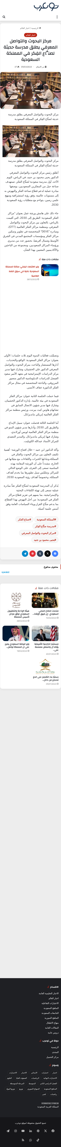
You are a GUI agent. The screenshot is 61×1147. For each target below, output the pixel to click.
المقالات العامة (52, 1027)
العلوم (9, 1078)
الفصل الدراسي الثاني (48, 1083)
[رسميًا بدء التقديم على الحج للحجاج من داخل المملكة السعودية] (45, 666)
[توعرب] (46, 6)
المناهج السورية (52, 1018)
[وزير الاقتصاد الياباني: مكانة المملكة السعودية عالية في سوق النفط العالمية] (49, 270)
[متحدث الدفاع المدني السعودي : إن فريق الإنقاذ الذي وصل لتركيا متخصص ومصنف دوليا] (45, 600)
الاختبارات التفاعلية (50, 1003)
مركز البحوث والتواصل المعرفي (38, 533)
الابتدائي (34, 1072)
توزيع (21, 1089)
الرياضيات (35, 1078)
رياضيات (53, 1094)
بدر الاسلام (40, 67)
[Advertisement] (30, 321)
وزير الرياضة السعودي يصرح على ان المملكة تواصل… (17, 645)
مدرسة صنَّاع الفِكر (44, 526)
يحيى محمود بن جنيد (44, 539)
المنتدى (55, 1052)
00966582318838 (50, 1103)
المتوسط (32, 1083)
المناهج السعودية (51, 1008)
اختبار (55, 1072)
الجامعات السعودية (50, 1013)
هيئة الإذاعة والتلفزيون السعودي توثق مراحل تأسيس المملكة (18, 614)
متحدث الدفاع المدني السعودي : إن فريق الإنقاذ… (45, 612)
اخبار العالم (25, 28)
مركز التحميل (52, 1057)
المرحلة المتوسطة (17, 1083)
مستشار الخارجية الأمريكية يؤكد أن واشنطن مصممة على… (46, 647)
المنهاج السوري (33, 1089)
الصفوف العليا (21, 1078)
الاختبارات (13, 1072)
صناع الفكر (23, 519)
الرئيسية (35, 28)
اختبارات (45, 1072)
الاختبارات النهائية (50, 1078)
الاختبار (24, 1072)
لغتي (44, 1094)
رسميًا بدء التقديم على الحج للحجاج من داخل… (45, 678)
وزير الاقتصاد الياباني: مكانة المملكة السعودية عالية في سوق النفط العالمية (22, 271)
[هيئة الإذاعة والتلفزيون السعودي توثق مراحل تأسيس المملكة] (16, 600)
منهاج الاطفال (52, 1023)
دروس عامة (53, 1032)
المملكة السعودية (45, 519)
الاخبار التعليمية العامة (49, 993)
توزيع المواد (10, 1089)
